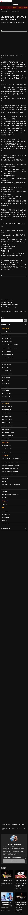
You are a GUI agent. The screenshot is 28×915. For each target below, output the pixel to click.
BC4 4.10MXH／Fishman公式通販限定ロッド (12, 458)
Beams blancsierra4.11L (7, 354)
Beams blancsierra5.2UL (7, 357)
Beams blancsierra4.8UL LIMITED (10, 348)
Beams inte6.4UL (6, 380)
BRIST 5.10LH (5, 520)
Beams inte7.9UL (6, 387)
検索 (2, 318)
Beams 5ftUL (5, 511)
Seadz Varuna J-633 (6, 452)
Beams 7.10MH (5, 517)
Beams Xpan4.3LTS (6, 338)
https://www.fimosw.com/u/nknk (12, 857)
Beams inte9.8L (5, 390)
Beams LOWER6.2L (6, 361)
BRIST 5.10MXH (5, 524)
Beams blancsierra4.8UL (7, 351)
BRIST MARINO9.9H (6, 413)
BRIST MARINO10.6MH (7, 416)
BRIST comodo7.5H (6, 429)
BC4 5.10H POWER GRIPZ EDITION (10, 471)
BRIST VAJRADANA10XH (7, 435)
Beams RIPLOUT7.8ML (7, 370)
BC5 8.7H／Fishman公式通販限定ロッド (11, 494)
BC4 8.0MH (4, 488)
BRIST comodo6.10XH (7, 426)
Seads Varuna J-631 (6, 445)
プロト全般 (4, 504)
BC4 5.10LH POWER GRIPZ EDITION (10, 465)
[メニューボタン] (26, 4)
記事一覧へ (14, 861)
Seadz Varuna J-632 (6, 449)
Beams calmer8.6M (6, 335)
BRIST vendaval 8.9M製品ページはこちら (13, 311)
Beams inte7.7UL (6, 383)
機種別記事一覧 (5, 324)
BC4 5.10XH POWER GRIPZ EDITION (10, 475)
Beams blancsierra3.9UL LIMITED (10, 344)
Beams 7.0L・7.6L (6, 514)
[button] (25, 858)
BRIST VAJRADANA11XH (7, 439)
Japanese (5, 1)
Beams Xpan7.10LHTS (7, 341)
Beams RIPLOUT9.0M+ (7, 374)
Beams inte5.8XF (6, 377)
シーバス (12, 22)
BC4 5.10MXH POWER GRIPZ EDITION (11, 468)
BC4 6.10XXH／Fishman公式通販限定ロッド (12, 484)
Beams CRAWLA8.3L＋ (7, 396)
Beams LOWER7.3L (6, 364)
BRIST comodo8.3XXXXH (8, 432)
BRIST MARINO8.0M (6, 409)
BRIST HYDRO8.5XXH (7, 406)
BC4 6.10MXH (5, 478)
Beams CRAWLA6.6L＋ (7, 393)
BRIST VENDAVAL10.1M (7, 422)
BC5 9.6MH (4, 497)
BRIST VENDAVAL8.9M (20, 22)
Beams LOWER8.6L (6, 367)
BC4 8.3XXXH (5, 491)
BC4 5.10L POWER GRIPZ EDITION (10, 462)
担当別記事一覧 (5, 528)
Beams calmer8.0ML (6, 331)
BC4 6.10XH (4, 481)
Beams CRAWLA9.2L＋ (7, 400)
